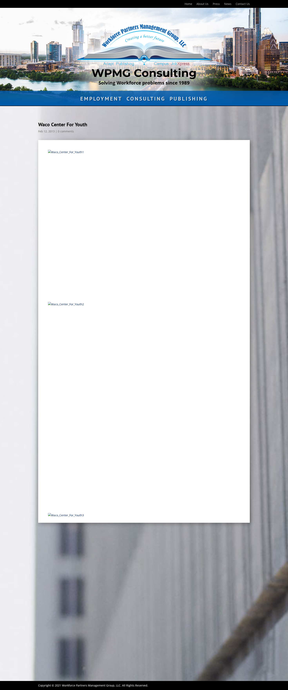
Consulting (146, 99)
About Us (202, 4)
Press (216, 4)
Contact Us (243, 4)
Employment (101, 99)
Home (188, 4)
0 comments (66, 131)
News (227, 4)
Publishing (189, 99)
